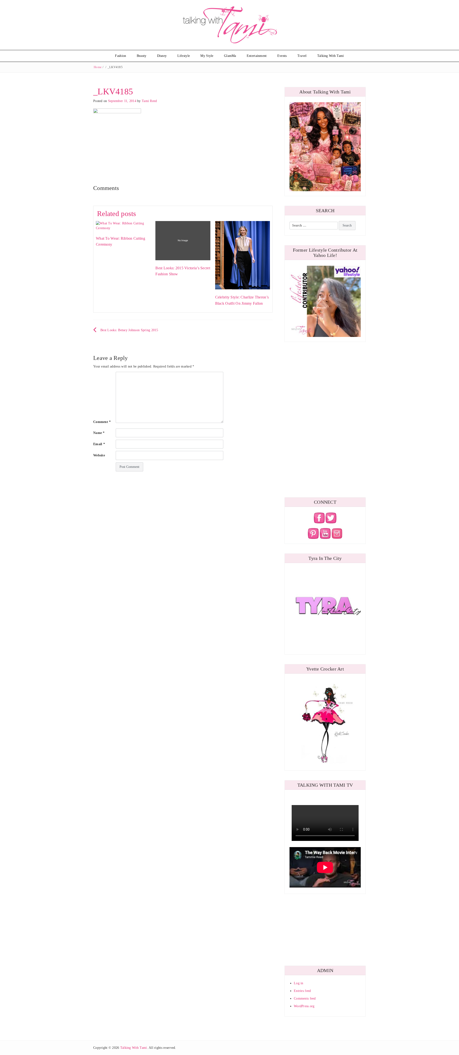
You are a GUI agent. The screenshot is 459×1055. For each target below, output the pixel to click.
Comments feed (305, 998)
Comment (102, 422)
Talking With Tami (330, 56)
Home (98, 67)
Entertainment (257, 56)
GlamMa (230, 56)
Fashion (120, 56)
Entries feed (302, 991)
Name (99, 433)
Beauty (142, 56)
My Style (206, 56)
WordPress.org (304, 1006)
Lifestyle (183, 56)
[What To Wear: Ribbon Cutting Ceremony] (123, 225)
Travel (302, 56)
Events (282, 56)
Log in (298, 983)
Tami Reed (149, 101)
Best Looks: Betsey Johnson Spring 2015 (129, 330)
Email (99, 444)
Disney (162, 56)
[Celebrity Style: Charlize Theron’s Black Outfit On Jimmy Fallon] (242, 255)
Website (99, 455)
